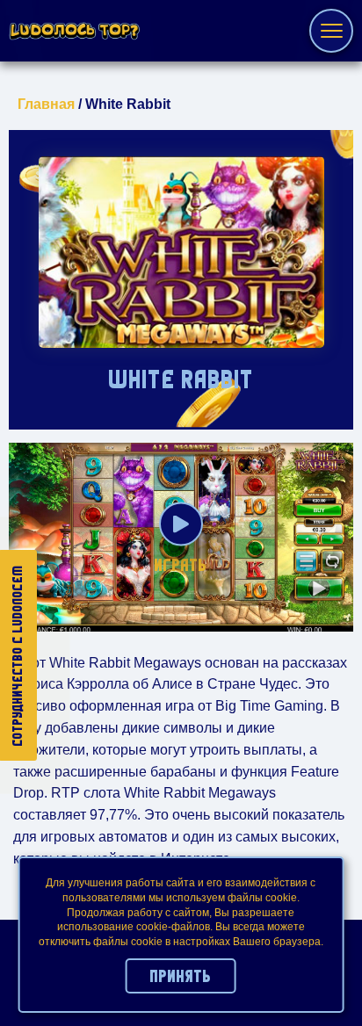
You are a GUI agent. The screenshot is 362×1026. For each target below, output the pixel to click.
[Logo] (75, 31)
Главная (46, 104)
